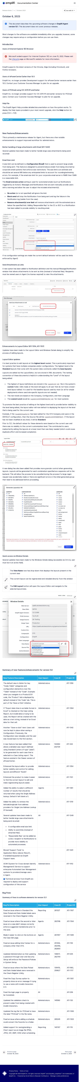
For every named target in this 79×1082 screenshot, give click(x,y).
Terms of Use (24, 1071)
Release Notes (7, 10)
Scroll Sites (29, 1076)
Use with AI (69, 10)
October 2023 (21, 10)
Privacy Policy (13, 1071)
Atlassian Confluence (42, 1076)
